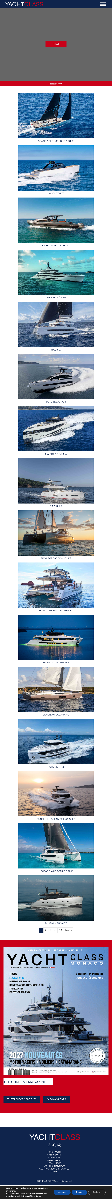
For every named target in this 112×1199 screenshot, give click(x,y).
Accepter (62, 1192)
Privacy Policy (54, 1160)
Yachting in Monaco (54, 1166)
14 (60, 930)
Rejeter (79, 1192)
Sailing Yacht (54, 1155)
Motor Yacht (54, 1152)
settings (37, 1196)
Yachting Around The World (54, 1169)
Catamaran (54, 1157)
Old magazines (56, 1099)
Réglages (97, 1192)
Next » (68, 930)
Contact (54, 1171)
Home (53, 83)
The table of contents (21, 1099)
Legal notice (54, 1163)
